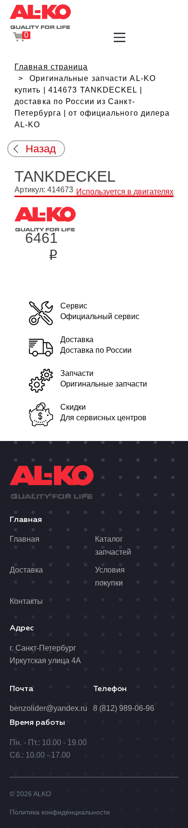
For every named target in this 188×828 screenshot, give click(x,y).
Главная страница (51, 67)
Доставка (26, 570)
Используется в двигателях (125, 191)
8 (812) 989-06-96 (123, 708)
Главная (25, 539)
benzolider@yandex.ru (48, 708)
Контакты (26, 601)
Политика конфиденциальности (60, 812)
